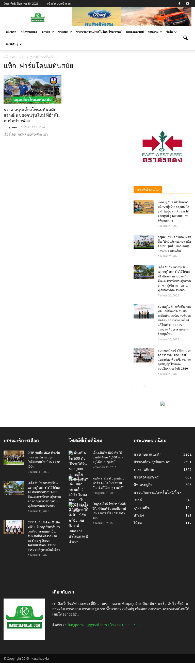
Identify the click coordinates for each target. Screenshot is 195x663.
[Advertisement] (162, 87)
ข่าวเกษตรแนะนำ (147, 454)
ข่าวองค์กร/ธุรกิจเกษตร (152, 461)
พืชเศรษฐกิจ (143, 484)
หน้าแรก (11, 32)
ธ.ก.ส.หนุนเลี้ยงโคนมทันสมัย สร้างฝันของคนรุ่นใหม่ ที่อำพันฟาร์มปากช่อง (32, 115)
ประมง (139, 515)
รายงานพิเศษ (144, 469)
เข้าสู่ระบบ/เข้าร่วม (59, 3)
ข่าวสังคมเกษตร (146, 477)
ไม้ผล (138, 522)
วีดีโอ (169, 32)
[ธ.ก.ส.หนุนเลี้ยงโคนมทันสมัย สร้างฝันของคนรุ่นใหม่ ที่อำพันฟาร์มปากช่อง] (32, 89)
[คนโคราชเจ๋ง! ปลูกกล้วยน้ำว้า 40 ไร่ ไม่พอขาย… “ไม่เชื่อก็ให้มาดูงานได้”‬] (79, 494)
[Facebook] (179, 4)
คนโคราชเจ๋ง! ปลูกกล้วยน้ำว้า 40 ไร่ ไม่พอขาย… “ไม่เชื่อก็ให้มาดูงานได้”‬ (108, 483)
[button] (185, 38)
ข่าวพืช (46, 32)
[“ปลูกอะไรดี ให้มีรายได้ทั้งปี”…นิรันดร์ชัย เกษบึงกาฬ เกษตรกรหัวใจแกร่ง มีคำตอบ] (79, 523)
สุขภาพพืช (142, 507)
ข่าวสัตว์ (63, 32)
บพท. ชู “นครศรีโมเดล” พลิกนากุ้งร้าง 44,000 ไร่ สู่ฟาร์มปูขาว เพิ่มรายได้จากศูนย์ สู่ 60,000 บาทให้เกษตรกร (173, 211)
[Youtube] (187, 4)
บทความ (153, 32)
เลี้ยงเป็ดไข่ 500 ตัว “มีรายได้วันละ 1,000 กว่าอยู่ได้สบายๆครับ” (108, 457)
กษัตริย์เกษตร (29, 32)
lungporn (10, 127)
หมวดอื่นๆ (12, 44)
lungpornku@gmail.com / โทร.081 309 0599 (104, 624)
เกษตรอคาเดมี (135, 32)
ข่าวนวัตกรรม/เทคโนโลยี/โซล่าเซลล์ (99, 32)
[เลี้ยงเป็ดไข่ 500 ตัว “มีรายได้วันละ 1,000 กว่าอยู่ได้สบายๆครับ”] (79, 467)
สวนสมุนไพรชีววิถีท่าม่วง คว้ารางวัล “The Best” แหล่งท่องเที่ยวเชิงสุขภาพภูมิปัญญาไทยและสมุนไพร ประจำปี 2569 (174, 360)
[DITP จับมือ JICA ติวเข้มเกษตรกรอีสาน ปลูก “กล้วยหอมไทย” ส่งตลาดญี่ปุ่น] (14, 458)
